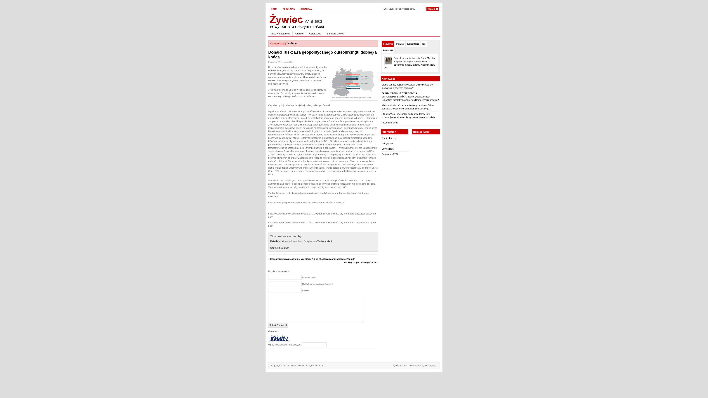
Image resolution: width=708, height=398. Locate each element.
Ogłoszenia (315, 33)
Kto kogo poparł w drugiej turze (360, 262)
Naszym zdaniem (280, 33)
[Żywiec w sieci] (304, 20)
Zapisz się (388, 50)
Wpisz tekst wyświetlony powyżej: (285, 344)
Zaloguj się (387, 143)
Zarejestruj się (389, 138)
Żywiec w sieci (324, 241)
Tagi (424, 44)
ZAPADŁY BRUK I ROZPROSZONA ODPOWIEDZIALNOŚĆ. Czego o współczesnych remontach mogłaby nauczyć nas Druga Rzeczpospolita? (410, 96)
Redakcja (306, 9)
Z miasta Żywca (335, 33)
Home (274, 9)
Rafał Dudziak (277, 241)
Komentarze (413, 44)
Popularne (388, 44)
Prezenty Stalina (390, 122)
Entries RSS (388, 149)
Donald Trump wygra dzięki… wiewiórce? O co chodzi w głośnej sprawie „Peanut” (312, 259)
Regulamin (289, 9)
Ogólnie (299, 33)
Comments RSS (390, 154)
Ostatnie (400, 44)
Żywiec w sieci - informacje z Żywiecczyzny (414, 365)
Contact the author (279, 248)
